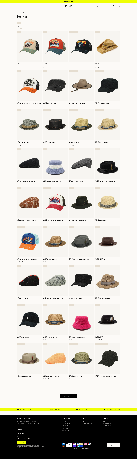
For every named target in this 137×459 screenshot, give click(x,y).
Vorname (48, 239)
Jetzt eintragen (68, 262)
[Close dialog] (90, 202)
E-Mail (48, 246)
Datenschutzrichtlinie (66, 268)
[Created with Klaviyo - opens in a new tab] (68, 274)
